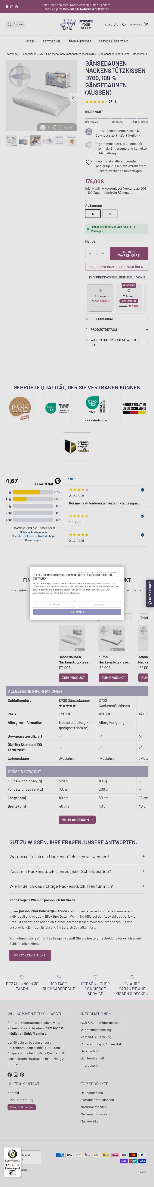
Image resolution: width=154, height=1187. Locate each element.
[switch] (12, 1172)
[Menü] (19, 1149)
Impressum (115, 572)
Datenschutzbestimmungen (92, 572)
